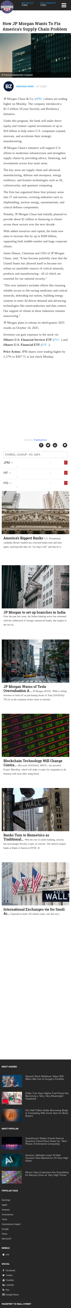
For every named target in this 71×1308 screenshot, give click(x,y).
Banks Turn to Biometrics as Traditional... (26, 837)
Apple (4, 1205)
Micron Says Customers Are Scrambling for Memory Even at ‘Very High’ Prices (47, 1173)
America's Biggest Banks (23, 538)
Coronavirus (7, 1214)
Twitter (9, 1275)
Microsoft (6, 1238)
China (4, 1234)
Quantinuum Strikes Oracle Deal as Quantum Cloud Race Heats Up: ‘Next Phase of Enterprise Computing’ (46, 1141)
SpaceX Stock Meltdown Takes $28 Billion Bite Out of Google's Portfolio (44, 1077)
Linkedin (10, 1285)
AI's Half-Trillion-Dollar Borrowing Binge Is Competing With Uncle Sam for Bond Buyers (46, 1113)
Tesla (4, 1219)
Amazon (6, 1209)
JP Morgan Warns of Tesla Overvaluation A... (24, 688)
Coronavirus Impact (11, 1224)
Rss (7, 1289)
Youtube (10, 1280)
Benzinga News (25, 86)
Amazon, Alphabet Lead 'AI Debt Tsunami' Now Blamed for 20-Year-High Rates (46, 1158)
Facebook (10, 1270)
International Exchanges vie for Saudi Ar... (34, 911)
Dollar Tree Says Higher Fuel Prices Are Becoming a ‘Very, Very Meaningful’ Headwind (47, 1096)
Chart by (35, 439)
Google (5, 1229)
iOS (7, 1254)
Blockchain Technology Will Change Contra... (32, 762)
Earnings (6, 1200)
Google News (12, 1294)
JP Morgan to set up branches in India (34, 612)
